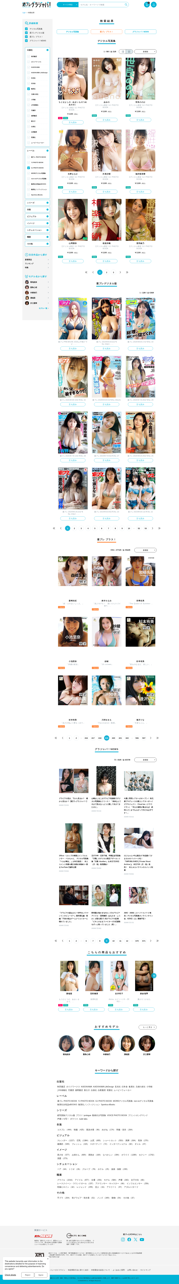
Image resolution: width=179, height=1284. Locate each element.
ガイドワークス (36, 62)
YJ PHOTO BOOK (37, 162)
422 (127, 738)
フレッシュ (80, 1144)
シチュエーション (34, 230)
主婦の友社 (34, 94)
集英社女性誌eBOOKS (38, 184)
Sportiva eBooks (37, 195)
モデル (110, 1180)
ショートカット (113, 1140)
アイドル (82, 1180)
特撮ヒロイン (66, 1187)
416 (86, 738)
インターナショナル (121, 1144)
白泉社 (33, 126)
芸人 (100, 1187)
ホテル (104, 1169)
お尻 (96, 1140)
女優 (97, 1180)
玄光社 (33, 78)
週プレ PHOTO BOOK (38, 157)
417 (93, 738)
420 (113, 738)
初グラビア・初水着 (84, 1198)
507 (143, 738)
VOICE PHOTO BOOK (117, 1115)
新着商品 (28, 260)
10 (129, 528)
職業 (29, 237)
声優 (124, 1180)
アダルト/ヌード (131, 1187)
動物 (117, 1198)
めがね (108, 1130)
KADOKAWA (35, 67)
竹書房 (33, 110)
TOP (24, 13)
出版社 (30, 50)
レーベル (30, 151)
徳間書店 (34, 116)
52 (139, 528)
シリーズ (30, 203)
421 (120, 738)
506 (137, 738)
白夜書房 (34, 132)
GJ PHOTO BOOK (37, 168)
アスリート (115, 1187)
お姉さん (79, 1155)
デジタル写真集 (36, 29)
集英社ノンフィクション (39, 189)
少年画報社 (34, 105)
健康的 (64, 1144)
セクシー (147, 1155)
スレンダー (66, 1140)
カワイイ (129, 1155)
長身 (144, 1140)
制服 (79, 1130)
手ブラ (64, 1198)
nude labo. (83, 1119)
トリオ (75, 1169)
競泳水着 (93, 1130)
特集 (26, 267)
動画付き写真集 (99, 1115)
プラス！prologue (83, 1115)
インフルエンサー (138, 1183)
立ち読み (73, 122)
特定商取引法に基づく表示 (78, 1270)
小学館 (33, 99)
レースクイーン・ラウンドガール (75, 1183)
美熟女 (95, 1155)
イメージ (30, 223)
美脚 (131, 1140)
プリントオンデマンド (138, 1115)
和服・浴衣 (125, 1130)
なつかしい (111, 1155)
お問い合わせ (132, 1270)
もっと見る (147, 1027)
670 (137, 941)
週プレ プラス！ (36, 37)
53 (146, 528)
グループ (89, 1169)
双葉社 (33, 137)
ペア (62, 1169)
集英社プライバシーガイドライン (52, 1270)
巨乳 (83, 1140)
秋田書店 (34, 56)
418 (99, 738)
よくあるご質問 (119, 1270)
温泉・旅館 (120, 1169)
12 (127, 941)
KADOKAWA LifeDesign (39, 72)
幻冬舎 (33, 83)
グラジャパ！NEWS (38, 41)
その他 (30, 244)
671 (143, 941)
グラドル (65, 1180)
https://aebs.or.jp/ (53, 1257)
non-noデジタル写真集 (38, 178)
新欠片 (33, 121)
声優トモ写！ (63, 1119)
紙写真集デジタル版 (66, 1115)
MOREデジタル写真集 (38, 173)
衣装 (29, 209)
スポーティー (99, 1144)
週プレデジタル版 (37, 33)
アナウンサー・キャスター (110, 1183)
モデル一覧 (43, 308)
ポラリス (74, 1119)
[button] (154, 976)
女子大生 (138, 1180)
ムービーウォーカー (37, 143)
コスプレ (65, 1130)
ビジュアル (31, 216)
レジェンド (85, 1187)
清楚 (63, 1158)
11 (120, 941)
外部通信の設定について (100, 1270)
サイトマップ (145, 1270)
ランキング (29, 264)
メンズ (104, 1198)
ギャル (141, 1144)
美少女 (64, 1155)
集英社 (33, 89)
